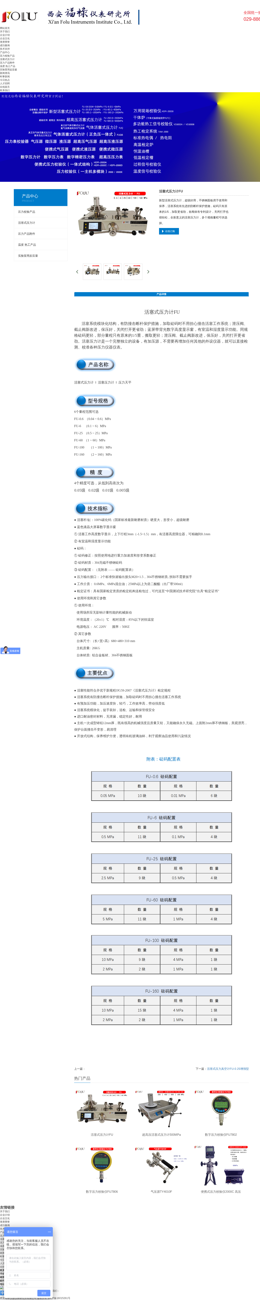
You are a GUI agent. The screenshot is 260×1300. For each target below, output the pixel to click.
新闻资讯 (5, 73)
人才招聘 (5, 83)
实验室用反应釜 (8, 69)
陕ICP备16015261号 (59, 1298)
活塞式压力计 (7, 59)
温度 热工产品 (7, 66)
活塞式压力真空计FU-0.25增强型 (228, 1068)
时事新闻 (5, 76)
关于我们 (5, 31)
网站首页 (5, 28)
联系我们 (5, 90)
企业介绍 (5, 35)
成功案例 (5, 45)
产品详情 (161, 294)
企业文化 (5, 38)
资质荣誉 (5, 42)
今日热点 (5, 80)
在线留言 (5, 86)
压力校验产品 (7, 55)
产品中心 (5, 52)
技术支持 (5, 48)
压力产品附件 (7, 62)
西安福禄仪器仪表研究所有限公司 (18, 1298)
